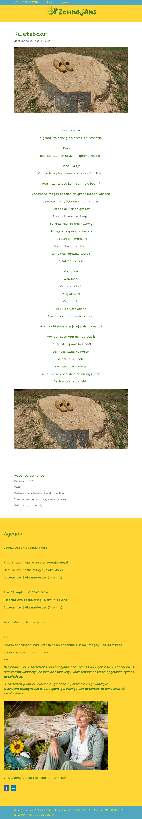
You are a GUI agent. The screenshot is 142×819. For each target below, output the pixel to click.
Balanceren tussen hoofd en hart (40, 493)
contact (36, 652)
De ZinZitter (23, 481)
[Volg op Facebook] (6, 788)
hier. (44, 622)
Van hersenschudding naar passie (40, 499)
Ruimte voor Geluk (28, 505)
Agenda (13, 534)
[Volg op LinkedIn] (13, 788)
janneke (26, 40)
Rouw (18, 487)
